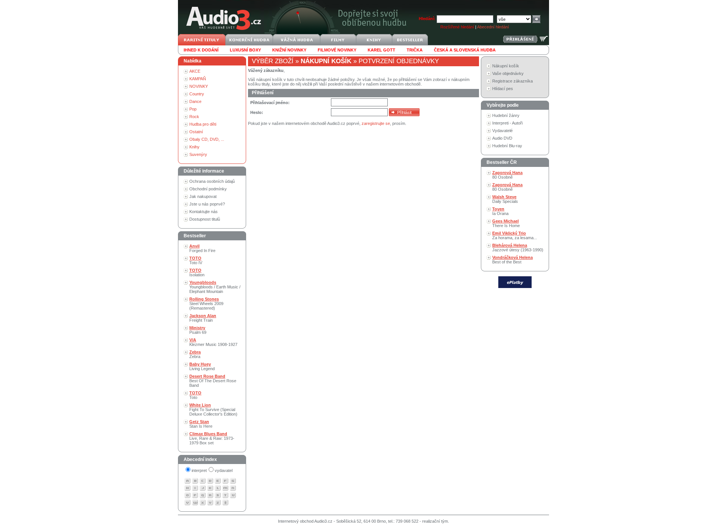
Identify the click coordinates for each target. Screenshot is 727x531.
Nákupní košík (505, 66)
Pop (193, 109)
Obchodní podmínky (208, 189)
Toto (195, 395)
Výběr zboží (272, 61)
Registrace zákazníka (512, 81)
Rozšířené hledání (457, 27)
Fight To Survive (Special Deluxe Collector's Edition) (213, 409)
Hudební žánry (506, 115)
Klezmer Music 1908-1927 (213, 342)
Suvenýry (198, 154)
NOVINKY (198, 86)
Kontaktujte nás (203, 211)
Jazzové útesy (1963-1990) (517, 247)
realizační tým (435, 521)
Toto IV (195, 260)
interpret (199, 470)
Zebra (195, 354)
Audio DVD (502, 138)
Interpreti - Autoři (507, 123)
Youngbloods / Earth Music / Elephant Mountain (214, 287)
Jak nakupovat (203, 196)
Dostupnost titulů (204, 219)
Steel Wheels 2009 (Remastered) (206, 303)
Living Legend (202, 366)
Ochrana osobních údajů (212, 181)
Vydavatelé (502, 130)
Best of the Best (512, 259)
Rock (194, 116)
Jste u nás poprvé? (207, 204)
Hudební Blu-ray (507, 145)
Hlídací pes (502, 88)
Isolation (196, 272)
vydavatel (223, 470)
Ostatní (196, 131)
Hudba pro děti (202, 124)
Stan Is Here (200, 423)
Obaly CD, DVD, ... (206, 139)
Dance (195, 101)
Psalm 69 (197, 330)
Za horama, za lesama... (514, 235)
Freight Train (202, 317)
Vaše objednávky (508, 73)
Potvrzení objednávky (399, 61)
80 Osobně (507, 174)
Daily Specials (505, 199)
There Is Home (506, 223)
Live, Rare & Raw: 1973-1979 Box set (211, 438)
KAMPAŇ (197, 78)
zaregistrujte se (376, 123)
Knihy (194, 147)
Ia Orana (500, 211)
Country (196, 94)
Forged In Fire (202, 248)
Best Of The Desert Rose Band (212, 381)
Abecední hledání (493, 27)
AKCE (194, 71)
